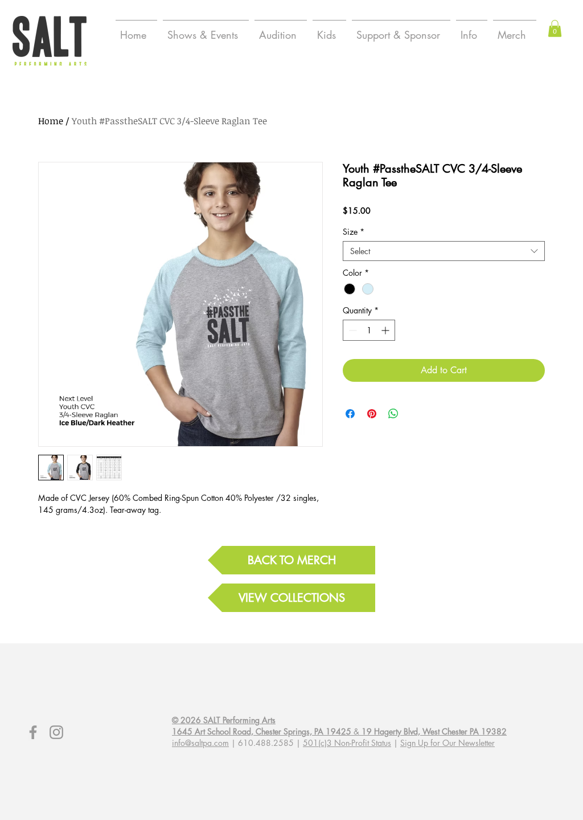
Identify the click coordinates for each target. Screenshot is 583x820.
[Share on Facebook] (350, 414)
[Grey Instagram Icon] (56, 732)
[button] (555, 28)
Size (353, 231)
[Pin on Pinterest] (372, 414)
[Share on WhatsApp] (393, 414)
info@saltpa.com (200, 742)
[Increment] (386, 330)
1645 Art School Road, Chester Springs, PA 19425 (261, 731)
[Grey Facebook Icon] (33, 732)
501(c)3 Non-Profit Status (347, 742)
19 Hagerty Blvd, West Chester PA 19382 (434, 731)
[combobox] (444, 251)
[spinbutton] (369, 330)
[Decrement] (351, 330)
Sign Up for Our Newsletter (447, 742)
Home (50, 121)
